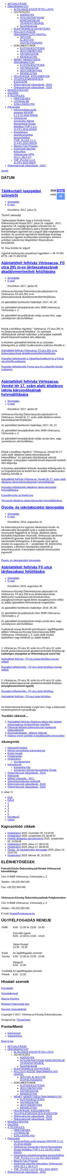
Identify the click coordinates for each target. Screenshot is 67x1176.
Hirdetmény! (14, 759)
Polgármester (14, 756)
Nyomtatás (13, 202)
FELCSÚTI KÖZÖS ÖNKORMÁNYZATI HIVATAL (30, 33)
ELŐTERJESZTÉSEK (32, 48)
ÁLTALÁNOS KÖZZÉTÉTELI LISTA (33, 9)
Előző (10, 800)
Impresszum (14, 1033)
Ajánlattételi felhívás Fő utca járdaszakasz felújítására (26, 569)
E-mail (11, 204)
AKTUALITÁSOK (17, 3)
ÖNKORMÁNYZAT (18, 6)
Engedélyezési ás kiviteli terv (17, 495)
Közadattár (7, 988)
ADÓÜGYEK (27, 15)
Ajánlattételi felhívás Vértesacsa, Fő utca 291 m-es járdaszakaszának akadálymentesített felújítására (33, 267)
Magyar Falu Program (26, 146)
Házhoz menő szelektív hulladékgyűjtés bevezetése (36, 735)
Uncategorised (22, 761)
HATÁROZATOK (29, 54)
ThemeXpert (23, 1020)
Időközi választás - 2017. (21, 778)
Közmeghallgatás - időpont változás (27, 733)
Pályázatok (13, 107)
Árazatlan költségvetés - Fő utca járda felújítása (27, 691)
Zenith (4, 171)
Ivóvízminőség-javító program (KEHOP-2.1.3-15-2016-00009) (26, 113)
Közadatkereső (9, 993)
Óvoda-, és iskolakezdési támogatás (27, 849)
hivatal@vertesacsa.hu (22, 913)
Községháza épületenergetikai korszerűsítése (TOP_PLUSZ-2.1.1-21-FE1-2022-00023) (25, 138)
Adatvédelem (14, 1036)
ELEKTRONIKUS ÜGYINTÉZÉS (32, 29)
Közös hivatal (14, 753)
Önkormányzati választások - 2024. (33, 87)
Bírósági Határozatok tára (15, 1004)
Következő (13, 817)
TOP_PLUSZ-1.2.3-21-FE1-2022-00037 (25, 161)
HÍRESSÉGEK (22, 98)
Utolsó (11, 819)
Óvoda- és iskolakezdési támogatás (32, 507)
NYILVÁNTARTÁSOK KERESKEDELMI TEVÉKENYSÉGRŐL (32, 20)
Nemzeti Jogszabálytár (13, 1009)
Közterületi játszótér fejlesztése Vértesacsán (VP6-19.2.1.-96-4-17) (25, 153)
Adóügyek (13, 775)
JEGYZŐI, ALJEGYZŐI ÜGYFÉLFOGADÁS (31, 40)
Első (9, 797)
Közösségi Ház (22, 767)
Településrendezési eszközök (23, 781)
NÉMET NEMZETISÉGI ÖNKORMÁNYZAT (27, 61)
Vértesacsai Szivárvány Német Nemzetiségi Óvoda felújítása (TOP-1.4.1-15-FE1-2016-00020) (25, 124)
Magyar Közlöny (10, 998)
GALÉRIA (12, 93)
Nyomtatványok (28, 26)
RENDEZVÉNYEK (18, 90)
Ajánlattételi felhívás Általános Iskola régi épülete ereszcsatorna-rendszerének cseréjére (34, 723)
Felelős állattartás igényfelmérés (25, 838)
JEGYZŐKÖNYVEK (31, 51)
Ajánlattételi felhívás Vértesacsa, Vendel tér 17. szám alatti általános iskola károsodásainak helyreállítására (32, 387)
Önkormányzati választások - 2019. (33, 84)
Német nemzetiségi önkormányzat (26, 750)
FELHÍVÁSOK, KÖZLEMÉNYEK (32, 76)
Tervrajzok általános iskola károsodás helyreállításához (31, 500)
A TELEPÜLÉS (15, 96)
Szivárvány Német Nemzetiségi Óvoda (35, 770)
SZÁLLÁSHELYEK (24, 104)
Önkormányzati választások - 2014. (26, 773)
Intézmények (14, 764)
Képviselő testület (17, 747)
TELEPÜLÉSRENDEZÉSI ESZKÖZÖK (35, 1113)
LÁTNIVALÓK (21, 101)
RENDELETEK (28, 56)
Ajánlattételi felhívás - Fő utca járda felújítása (26, 696)
